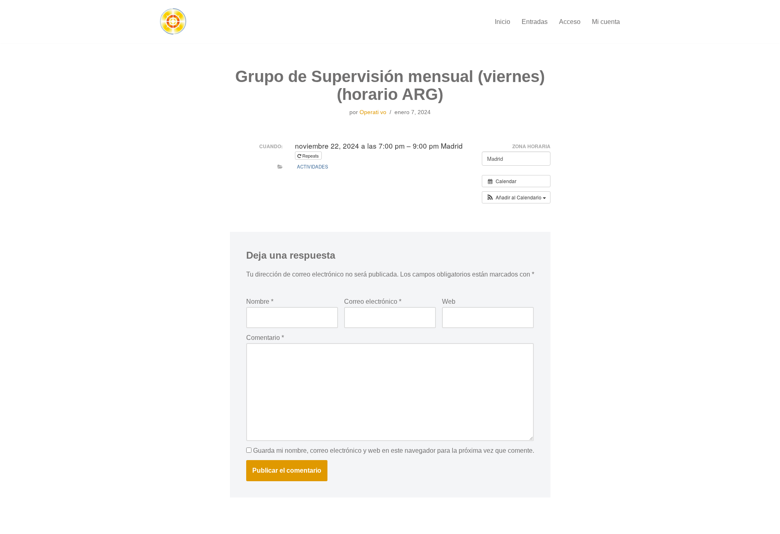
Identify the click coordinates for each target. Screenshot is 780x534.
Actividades (312, 166)
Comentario (265, 337)
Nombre (259, 301)
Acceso (570, 21)
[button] (516, 197)
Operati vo (373, 112)
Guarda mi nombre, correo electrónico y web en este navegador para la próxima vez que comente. (393, 450)
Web (448, 301)
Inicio (502, 21)
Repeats (310, 155)
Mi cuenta (606, 21)
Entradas (535, 21)
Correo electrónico (372, 301)
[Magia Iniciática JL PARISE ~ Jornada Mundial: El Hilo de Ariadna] (172, 21)
